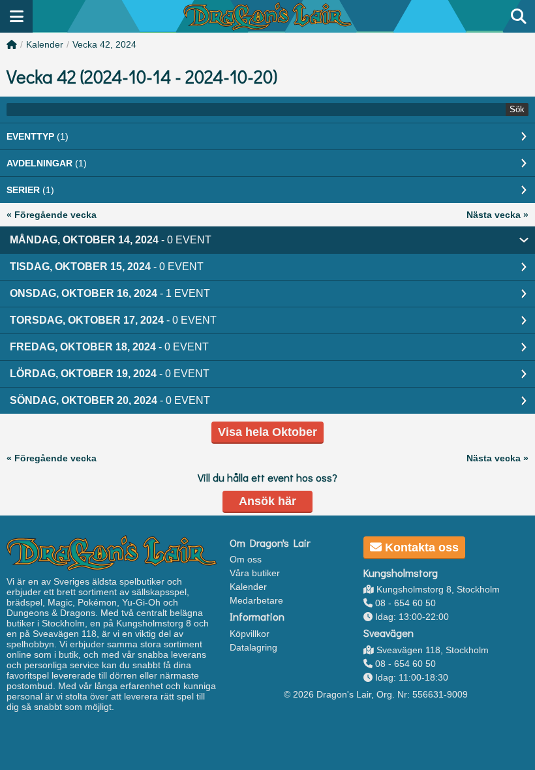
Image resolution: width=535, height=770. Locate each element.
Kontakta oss (420, 547)
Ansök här (267, 501)
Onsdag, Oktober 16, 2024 (110, 293)
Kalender (44, 44)
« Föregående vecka (52, 214)
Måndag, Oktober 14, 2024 (110, 239)
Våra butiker (255, 573)
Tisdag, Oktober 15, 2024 (107, 266)
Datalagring (253, 647)
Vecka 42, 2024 (104, 44)
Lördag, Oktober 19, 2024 (109, 373)
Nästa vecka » (497, 214)
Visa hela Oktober (267, 432)
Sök (517, 109)
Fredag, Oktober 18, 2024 (109, 346)
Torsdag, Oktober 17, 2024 (113, 320)
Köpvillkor (249, 633)
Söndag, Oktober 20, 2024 (110, 400)
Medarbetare (256, 600)
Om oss (246, 559)
